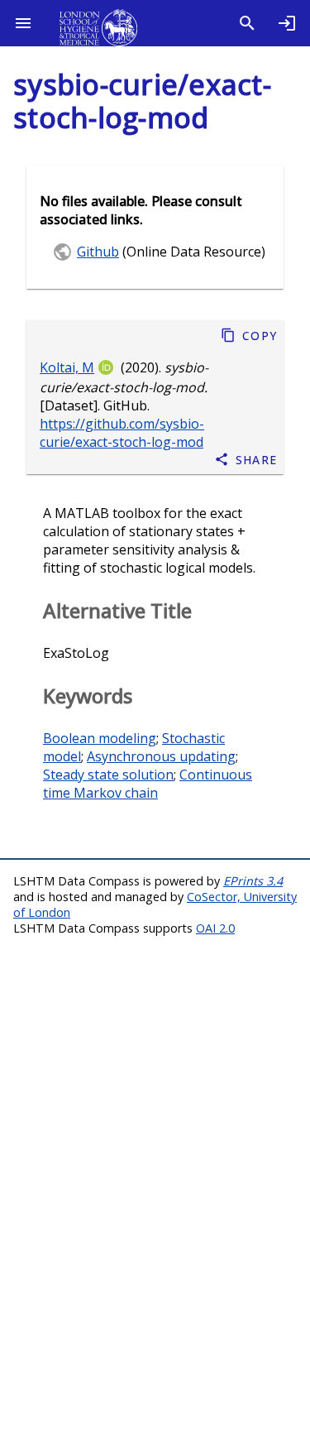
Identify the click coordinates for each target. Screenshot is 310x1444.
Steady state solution (108, 774)
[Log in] (287, 23)
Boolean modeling (99, 738)
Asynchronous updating (161, 756)
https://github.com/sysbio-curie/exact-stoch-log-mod (122, 433)
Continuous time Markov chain (147, 783)
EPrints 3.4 (253, 881)
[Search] (247, 23)
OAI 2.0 (215, 928)
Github (98, 251)
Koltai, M (67, 367)
